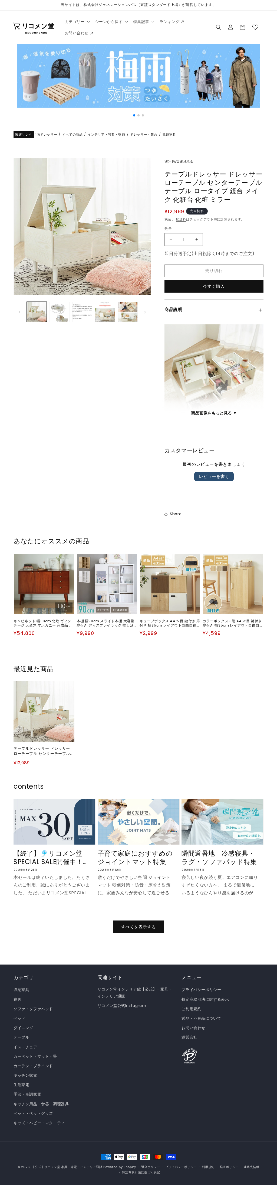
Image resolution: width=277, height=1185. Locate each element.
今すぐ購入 (214, 286)
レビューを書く (214, 476)
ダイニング (23, 1027)
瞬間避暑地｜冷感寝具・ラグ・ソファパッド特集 (219, 857)
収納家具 (169, 135)
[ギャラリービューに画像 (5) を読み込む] (128, 312)
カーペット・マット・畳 (35, 1056)
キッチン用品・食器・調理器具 (41, 1104)
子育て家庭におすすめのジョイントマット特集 (135, 857)
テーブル (21, 1037)
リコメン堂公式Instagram (122, 1005)
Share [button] (176, 514)
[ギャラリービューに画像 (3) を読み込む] (82, 312)
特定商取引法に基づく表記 (141, 1172)
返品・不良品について (201, 1018)
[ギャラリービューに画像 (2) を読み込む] (60, 312)
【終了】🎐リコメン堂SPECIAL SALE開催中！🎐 (48, 857)
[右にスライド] (145, 312)
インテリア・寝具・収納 (106, 135)
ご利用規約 (191, 1009)
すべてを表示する (138, 927)
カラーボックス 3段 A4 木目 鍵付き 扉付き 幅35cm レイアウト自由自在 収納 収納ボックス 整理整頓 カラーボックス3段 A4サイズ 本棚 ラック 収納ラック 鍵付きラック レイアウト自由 (233, 623)
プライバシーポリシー (201, 989)
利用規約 (208, 1167)
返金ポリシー (150, 1167)
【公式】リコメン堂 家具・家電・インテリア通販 (67, 1167)
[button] (77, 21)
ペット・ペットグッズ (33, 1113)
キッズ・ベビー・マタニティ (39, 1123)
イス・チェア (25, 1047)
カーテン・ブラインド (33, 1066)
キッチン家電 (25, 1075)
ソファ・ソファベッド (33, 1009)
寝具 (17, 999)
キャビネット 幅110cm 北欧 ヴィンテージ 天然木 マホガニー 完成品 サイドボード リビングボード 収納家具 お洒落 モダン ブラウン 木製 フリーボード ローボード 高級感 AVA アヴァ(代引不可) (44, 623)
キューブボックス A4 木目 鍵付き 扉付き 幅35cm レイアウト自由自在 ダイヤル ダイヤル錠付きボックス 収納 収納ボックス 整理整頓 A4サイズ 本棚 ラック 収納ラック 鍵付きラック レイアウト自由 (170, 623)
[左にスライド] (19, 312)
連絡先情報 (252, 1167)
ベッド (19, 1018)
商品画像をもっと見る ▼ (214, 413)
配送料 (181, 219)
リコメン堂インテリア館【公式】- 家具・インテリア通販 (135, 992)
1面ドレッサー (46, 135)
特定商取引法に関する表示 (205, 999)
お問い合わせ (193, 1027)
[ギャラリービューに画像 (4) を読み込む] (105, 312)
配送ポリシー (229, 1167)
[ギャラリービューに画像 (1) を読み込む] (37, 312)
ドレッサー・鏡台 (143, 135)
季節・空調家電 (27, 1094)
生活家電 (21, 1084)
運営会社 (189, 1037)
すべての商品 (72, 135)
